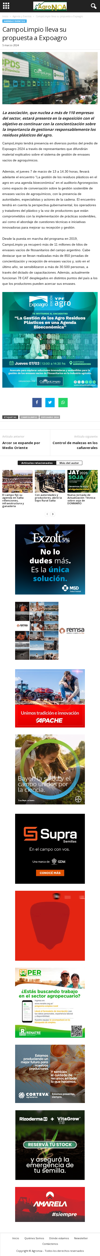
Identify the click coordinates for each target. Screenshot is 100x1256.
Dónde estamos (59, 1238)
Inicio (5, 16)
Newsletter (81, 1238)
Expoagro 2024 (49, 417)
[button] (93, 6)
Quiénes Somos (34, 1238)
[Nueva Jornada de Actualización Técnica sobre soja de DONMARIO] (82, 481)
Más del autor (69, 463)
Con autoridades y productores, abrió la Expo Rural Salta (48, 497)
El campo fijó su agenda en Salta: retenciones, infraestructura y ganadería (13, 500)
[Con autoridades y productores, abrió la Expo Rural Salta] (50, 481)
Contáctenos (50, 1244)
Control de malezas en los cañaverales (75, 445)
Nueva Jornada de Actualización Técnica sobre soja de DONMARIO (81, 499)
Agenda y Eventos (22, 16)
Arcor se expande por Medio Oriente (21, 445)
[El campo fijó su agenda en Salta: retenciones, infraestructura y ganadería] (17, 481)
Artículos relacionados (37, 463)
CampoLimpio (29, 417)
